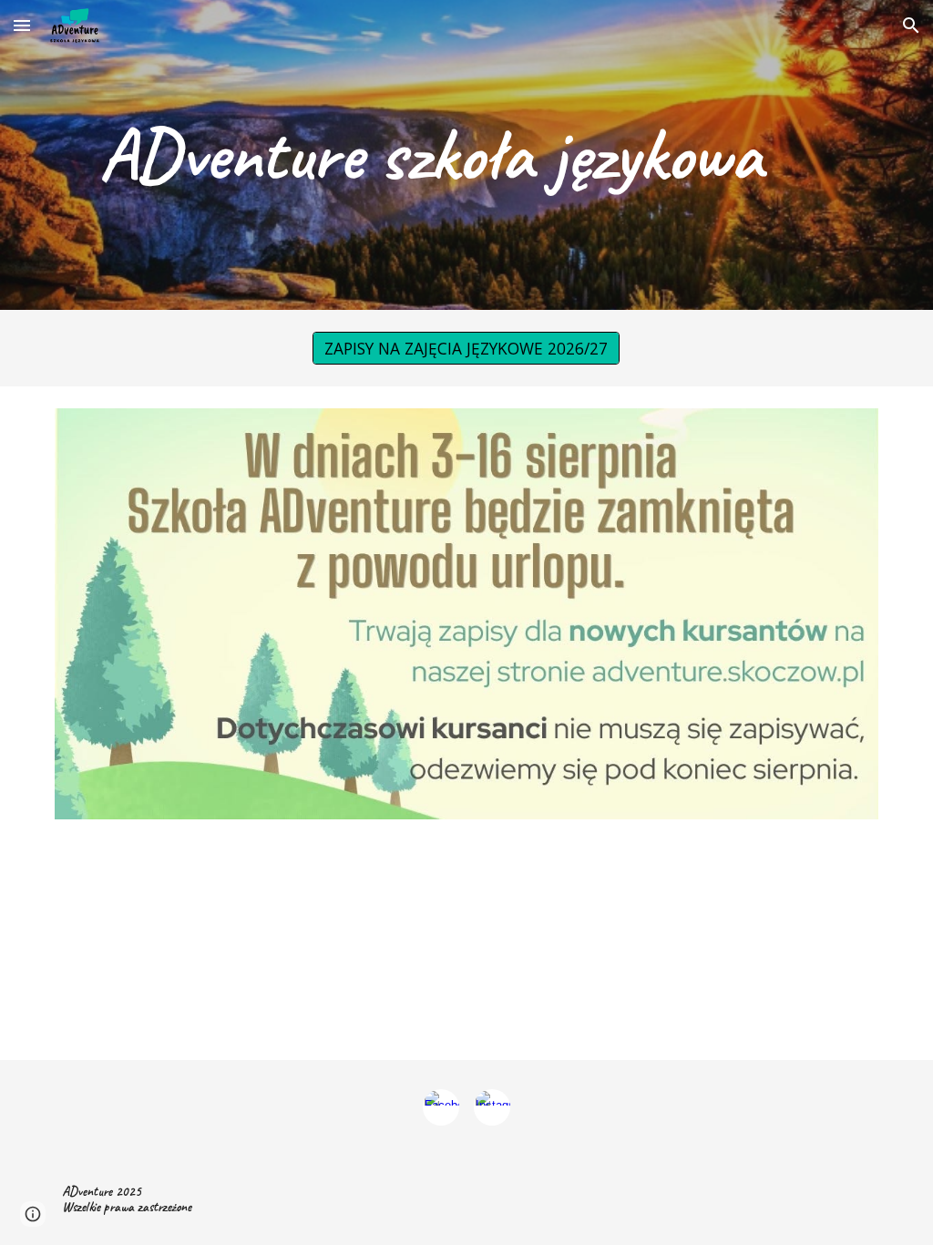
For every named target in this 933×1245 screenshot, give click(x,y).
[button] (22, 25)
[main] (431, 155)
